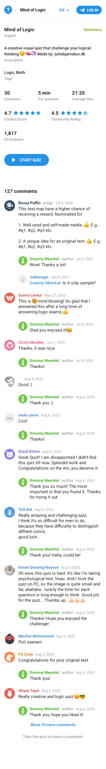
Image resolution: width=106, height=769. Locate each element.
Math (20, 72)
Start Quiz (30, 160)
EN (61, 10)
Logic (9, 72)
